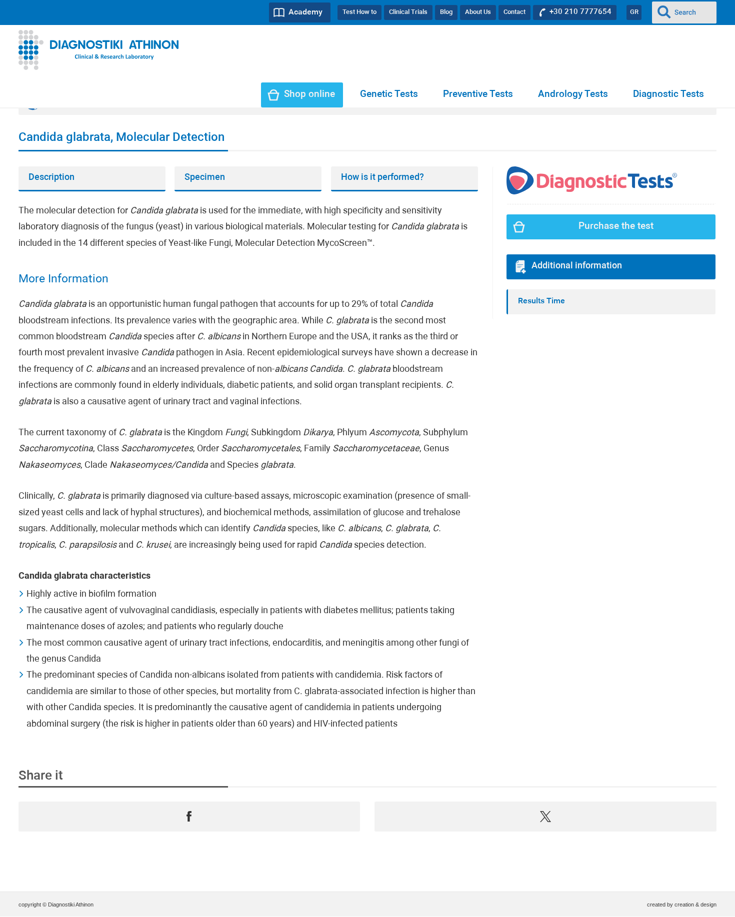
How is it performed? (382, 177)
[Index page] (98, 50)
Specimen (204, 177)
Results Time (541, 301)
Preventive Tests (478, 94)
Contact (515, 12)
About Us (478, 12)
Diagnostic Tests (668, 94)
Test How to (359, 12)
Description (51, 177)
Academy (305, 12)
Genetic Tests (389, 94)
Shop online (309, 94)
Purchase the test (616, 226)
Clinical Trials (408, 12)
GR (634, 12)
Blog (446, 12)
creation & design (695, 905)
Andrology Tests (573, 94)
